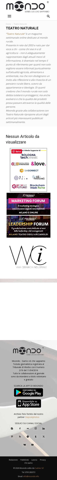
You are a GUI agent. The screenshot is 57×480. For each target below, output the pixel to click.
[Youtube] (32, 445)
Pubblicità (24, 460)
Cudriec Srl (39, 468)
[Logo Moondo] (28, 7)
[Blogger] (12, 429)
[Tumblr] (36, 437)
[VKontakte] (24, 445)
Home (8, 24)
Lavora (34, 460)
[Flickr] (28, 429)
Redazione (13, 460)
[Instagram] (36, 428)
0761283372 (30, 472)
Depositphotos (32, 417)
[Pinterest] (12, 437)
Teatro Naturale (15, 33)
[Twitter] (43, 437)
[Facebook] (20, 429)
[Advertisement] (28, 311)
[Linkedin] (43, 429)
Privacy (43, 460)
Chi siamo (28, 463)
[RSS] (20, 437)
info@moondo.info (31, 476)
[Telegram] (28, 437)
